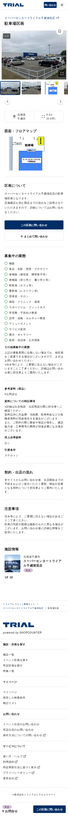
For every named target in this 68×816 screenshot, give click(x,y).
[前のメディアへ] (8, 101)
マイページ (10, 692)
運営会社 (8, 778)
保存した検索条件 (14, 697)
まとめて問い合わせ (36, 236)
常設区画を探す (13, 665)
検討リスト (10, 703)
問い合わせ (50, 5)
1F (58, 18)
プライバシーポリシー (17, 772)
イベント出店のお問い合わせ (21, 724)
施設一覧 (8, 654)
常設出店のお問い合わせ (18, 729)
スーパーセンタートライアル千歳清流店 (30, 18)
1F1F (9, 577)
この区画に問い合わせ (34, 225)
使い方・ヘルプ (13, 756)
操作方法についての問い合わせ (22, 735)
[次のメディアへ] (60, 101)
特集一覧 (8, 671)
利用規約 (8, 762)
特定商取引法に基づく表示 (20, 767)
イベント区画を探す (15, 660)
